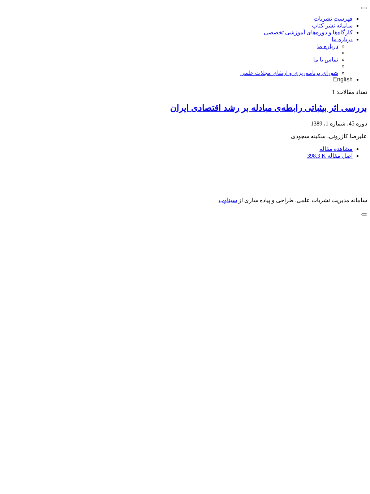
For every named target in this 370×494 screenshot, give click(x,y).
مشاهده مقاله (336, 149)
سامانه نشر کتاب (332, 25)
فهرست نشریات (333, 19)
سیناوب (228, 200)
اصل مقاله (330, 156)
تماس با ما (325, 59)
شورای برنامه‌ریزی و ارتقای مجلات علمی (289, 73)
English (343, 79)
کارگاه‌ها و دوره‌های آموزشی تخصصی (308, 32)
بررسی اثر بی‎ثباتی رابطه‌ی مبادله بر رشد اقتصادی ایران (268, 107)
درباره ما (342, 39)
